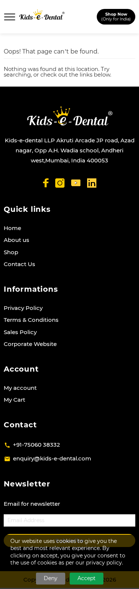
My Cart (14, 399)
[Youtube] (75, 183)
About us (16, 239)
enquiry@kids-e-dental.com (52, 458)
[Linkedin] (91, 183)
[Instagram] (59, 183)
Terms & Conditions (31, 319)
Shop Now (116, 17)
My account (20, 387)
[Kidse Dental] (69, 116)
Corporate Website (30, 343)
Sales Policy (20, 332)
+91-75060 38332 (36, 444)
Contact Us (19, 264)
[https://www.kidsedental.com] (41, 16)
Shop (11, 252)
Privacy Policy (23, 307)
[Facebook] (46, 182)
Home (12, 228)
